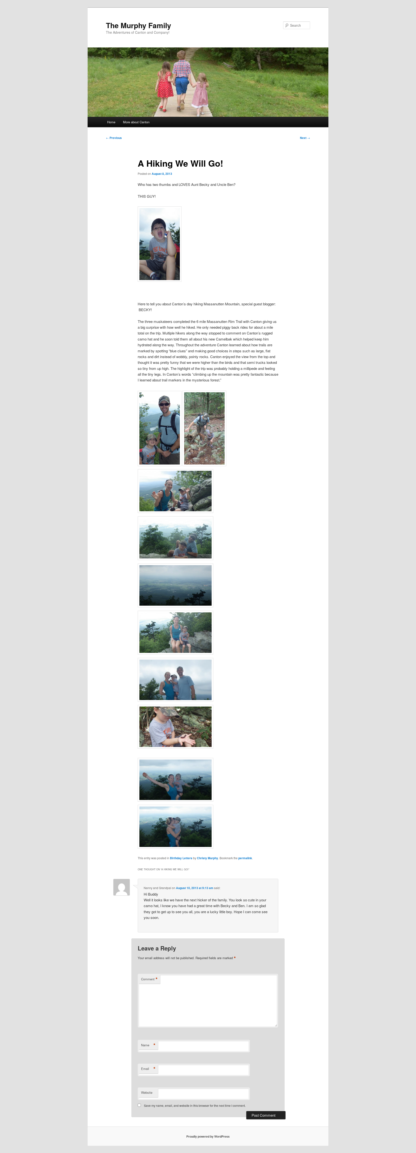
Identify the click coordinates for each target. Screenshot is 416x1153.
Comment (149, 979)
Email (148, 1069)
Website (146, 1092)
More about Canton (136, 122)
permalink (245, 858)
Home (111, 122)
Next (305, 138)
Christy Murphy (207, 858)
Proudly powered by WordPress (208, 1136)
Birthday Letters (181, 858)
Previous (114, 138)
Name (148, 1045)
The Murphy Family (138, 25)
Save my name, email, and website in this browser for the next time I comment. (195, 1105)
